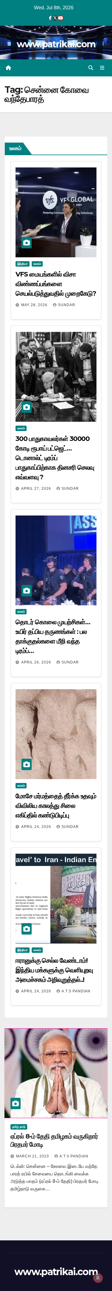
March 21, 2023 (33, 1156)
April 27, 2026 (36, 488)
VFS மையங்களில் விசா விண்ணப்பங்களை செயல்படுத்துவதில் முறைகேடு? (56, 283)
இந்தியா (22, 263)
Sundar (66, 305)
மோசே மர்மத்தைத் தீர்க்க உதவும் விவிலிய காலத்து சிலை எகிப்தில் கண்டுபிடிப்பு (56, 805)
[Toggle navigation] (102, 68)
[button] (90, 67)
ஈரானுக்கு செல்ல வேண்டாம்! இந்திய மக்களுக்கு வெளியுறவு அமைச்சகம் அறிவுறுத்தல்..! (54, 970)
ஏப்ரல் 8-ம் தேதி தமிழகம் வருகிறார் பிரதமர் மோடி (54, 1140)
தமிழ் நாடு (18, 1126)
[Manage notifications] (98, 1278)
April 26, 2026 (36, 662)
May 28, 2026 (35, 305)
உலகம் (37, 263)
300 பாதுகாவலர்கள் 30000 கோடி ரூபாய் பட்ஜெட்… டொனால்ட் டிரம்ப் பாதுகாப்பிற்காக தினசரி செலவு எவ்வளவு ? (55, 458)
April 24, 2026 (36, 827)
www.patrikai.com (56, 44)
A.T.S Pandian (76, 991)
